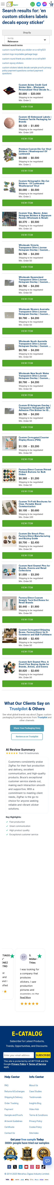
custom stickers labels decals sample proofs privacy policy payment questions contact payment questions (26, 70)
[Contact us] (47, 1160)
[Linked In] (20, 1167)
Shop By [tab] (27, 32)
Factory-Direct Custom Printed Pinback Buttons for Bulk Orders (35, 471)
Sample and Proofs (13, 1115)
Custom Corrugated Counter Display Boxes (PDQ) (34, 438)
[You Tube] (26, 1167)
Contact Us (9, 1133)
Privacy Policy (18, 1064)
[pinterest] (38, 1167)
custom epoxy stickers (12, 63)
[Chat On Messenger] (45, 4)
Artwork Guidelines (13, 1121)
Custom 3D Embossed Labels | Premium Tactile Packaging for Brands (35, 119)
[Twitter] (15, 1167)
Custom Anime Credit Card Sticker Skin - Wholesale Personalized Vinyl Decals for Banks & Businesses (34, 87)
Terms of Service (37, 1064)
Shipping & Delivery (13, 1097)
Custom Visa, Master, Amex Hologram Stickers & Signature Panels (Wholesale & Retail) (35, 215)
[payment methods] (27, 1179)
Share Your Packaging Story (27, 728)
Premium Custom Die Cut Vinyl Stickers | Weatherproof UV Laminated (35, 151)
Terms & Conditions (38, 1115)
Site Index (34, 1133)
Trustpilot (18, 708)
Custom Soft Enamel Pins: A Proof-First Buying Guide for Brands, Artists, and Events (34, 664)
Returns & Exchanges (14, 1091)
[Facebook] (9, 1167)
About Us (33, 1085)
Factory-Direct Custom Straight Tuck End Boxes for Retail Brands (34, 600)
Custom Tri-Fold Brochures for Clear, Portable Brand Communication (35, 503)
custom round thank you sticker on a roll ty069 (24, 58)
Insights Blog (35, 1103)
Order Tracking (11, 1103)
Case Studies (35, 1091)
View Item (27, 106)
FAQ (6, 1085)
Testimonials (35, 1097)
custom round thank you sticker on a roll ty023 (24, 50)
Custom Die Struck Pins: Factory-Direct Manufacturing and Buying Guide (34, 536)
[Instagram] (32, 1167)
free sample (28, 1139)
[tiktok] (43, 1167)
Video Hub (34, 1109)
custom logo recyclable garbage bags (20, 54)
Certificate (9, 1127)
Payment (8, 1109)
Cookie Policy (35, 1127)
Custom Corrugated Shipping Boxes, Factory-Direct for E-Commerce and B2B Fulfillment (35, 632)
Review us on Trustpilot (27, 736)
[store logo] (17, 4)
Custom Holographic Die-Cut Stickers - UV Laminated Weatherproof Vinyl (34, 183)
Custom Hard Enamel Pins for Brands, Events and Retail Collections (34, 568)
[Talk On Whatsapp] (33, 4)
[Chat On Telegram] (39, 4)
